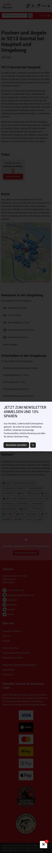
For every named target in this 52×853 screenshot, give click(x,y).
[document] (26, 426)
